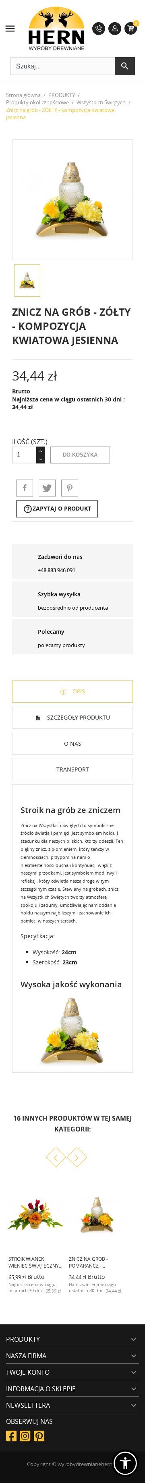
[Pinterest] (69, 488)
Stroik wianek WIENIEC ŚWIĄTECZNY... (35, 1262)
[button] (125, 1463)
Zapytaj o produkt (57, 509)
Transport (72, 769)
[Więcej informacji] (51, 1296)
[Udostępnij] (24, 488)
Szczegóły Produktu (78, 717)
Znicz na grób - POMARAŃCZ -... (88, 1262)
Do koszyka (80, 455)
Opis (78, 691)
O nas (72, 743)
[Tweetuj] (47, 488)
